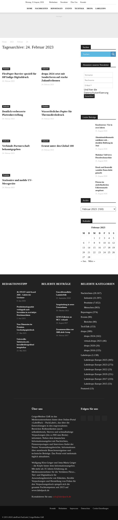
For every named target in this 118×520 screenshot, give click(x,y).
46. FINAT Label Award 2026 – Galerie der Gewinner (26, 295)
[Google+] (90, 418)
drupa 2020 (91, 345)
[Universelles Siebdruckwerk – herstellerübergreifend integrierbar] (8, 342)
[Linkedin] (97, 418)
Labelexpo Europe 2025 (98, 360)
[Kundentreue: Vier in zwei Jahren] (87, 128)
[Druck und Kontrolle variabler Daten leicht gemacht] (87, 170)
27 (84, 257)
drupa (90, 8)
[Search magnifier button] (113, 54)
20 (84, 252)
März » (91, 261)
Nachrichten (41, 8)
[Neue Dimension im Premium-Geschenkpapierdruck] (8, 327)
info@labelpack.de (62, 496)
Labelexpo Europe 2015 (97, 384)
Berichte (90, 322)
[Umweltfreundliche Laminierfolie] (47, 295)
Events (68, 8)
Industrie (45, 69)
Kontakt (83, 2)
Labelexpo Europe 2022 (97, 369)
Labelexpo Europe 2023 (98, 364)
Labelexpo (100, 8)
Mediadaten (53, 2)
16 (99, 247)
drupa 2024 (92, 336)
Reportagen (57, 8)
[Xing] (104, 418)
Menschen (91, 307)
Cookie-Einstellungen (100, 508)
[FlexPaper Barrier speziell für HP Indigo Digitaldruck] (19, 61)
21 (89, 252)
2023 (12, 42)
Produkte (6, 69)
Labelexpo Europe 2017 (98, 379)
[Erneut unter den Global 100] (59, 133)
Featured (87, 388)
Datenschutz (85, 508)
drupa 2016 (92, 350)
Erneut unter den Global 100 (57, 145)
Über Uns (74, 2)
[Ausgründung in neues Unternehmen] (47, 307)
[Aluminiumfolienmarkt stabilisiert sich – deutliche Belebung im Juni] (87, 140)
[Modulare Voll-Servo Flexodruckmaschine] (87, 157)
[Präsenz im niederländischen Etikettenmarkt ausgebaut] (87, 185)
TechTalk (79, 8)
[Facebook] (83, 418)
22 (94, 252)
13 (84, 247)
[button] (112, 8)
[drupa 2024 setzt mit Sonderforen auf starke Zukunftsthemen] (59, 61)
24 (104, 252)
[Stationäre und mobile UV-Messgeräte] (19, 168)
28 (89, 257)
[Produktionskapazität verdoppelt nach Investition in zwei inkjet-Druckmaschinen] (8, 309)
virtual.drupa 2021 (95, 341)
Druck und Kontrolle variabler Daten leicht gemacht (103, 170)
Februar (20, 42)
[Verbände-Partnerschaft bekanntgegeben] (19, 133)
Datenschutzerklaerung (96, 92)
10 (104, 243)
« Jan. (84, 261)
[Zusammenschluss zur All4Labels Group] (47, 331)
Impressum (74, 508)
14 (89, 247)
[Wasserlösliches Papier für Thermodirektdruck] (59, 99)
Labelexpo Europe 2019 (98, 374)
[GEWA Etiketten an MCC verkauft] (47, 320)
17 (104, 247)
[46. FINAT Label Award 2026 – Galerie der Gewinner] (8, 295)
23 (99, 252)
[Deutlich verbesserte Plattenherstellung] (19, 99)
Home (29, 8)
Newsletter (64, 2)
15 (94, 247)
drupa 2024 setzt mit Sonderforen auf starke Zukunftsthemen (54, 77)
